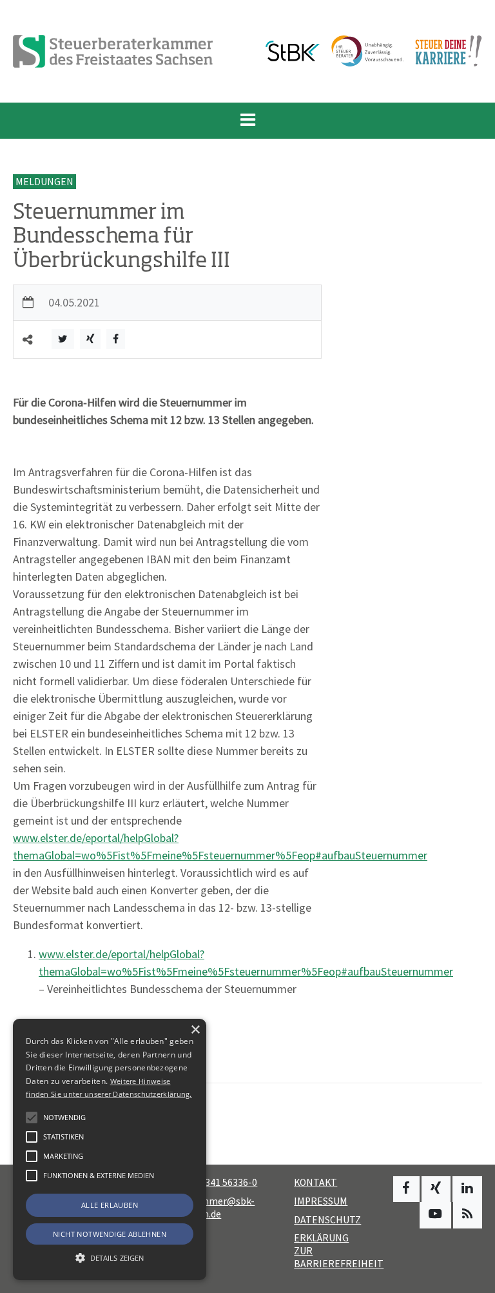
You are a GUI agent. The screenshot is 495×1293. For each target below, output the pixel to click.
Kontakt (315, 1182)
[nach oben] (473, 1277)
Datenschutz (327, 1220)
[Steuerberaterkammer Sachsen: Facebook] (406, 1189)
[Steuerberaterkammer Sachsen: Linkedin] (467, 1189)
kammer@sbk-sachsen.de (214, 1207)
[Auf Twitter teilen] (63, 339)
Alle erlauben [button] (109, 1205)
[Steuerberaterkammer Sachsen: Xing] (436, 1189)
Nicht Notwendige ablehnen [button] (109, 1234)
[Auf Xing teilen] (90, 339)
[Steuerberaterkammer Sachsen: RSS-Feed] (467, 1215)
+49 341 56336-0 (222, 1182)
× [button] (195, 1030)
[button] (31, 1175)
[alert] (109, 1149)
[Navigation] (247, 121)
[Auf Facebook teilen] (115, 339)
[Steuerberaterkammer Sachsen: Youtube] (435, 1215)
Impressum (320, 1201)
